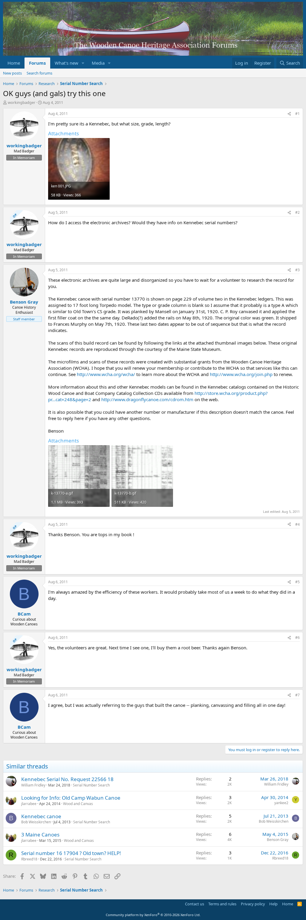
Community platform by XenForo (153, 915)
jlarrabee (28, 803)
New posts (12, 73)
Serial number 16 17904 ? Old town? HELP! (71, 853)
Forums (37, 63)
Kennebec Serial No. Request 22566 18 (67, 779)
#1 (297, 113)
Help (273, 904)
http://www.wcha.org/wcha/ (106, 374)
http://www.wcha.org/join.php (241, 374)
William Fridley (33, 785)
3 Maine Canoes (40, 834)
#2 (297, 212)
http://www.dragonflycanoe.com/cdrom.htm (147, 399)
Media (98, 63)
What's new (66, 63)
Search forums (39, 73)
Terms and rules (222, 904)
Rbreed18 (29, 859)
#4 (297, 524)
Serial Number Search (91, 785)
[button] (83, 63)
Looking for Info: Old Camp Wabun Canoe (70, 797)
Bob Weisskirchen (36, 821)
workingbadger (21, 102)
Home (13, 63)
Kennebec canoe (41, 816)
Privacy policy (253, 904)
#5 (297, 581)
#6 (297, 637)
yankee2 (281, 802)
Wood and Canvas (78, 803)
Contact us (194, 904)
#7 (297, 695)
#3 (297, 269)
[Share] (289, 113)
